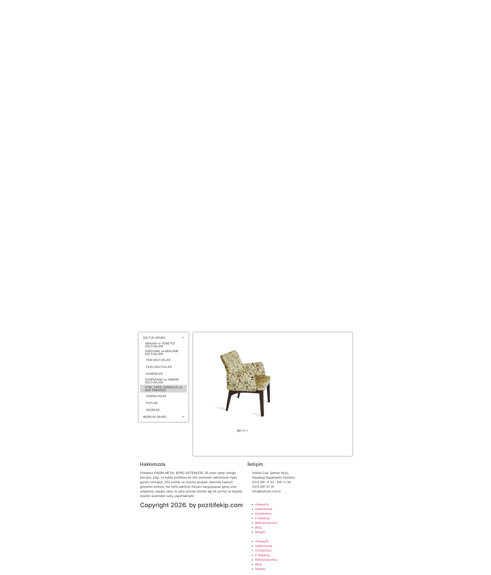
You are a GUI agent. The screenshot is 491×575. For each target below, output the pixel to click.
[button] (299, 536)
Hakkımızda (263, 509)
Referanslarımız (266, 523)
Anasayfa (262, 504)
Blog (258, 527)
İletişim (260, 532)
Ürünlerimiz (263, 513)
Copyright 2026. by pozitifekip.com (191, 505)
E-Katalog (262, 518)
